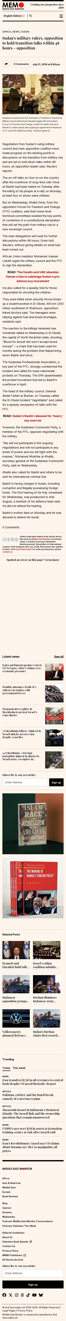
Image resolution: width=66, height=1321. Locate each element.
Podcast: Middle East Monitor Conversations (27, 1221)
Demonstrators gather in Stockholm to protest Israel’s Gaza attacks (19, 712)
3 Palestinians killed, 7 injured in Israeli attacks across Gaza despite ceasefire (21, 734)
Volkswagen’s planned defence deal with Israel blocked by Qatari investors (14, 1034)
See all (59, 656)
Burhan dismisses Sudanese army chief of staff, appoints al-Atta (45, 1000)
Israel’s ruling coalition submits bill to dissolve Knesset (44, 966)
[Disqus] (33, 606)
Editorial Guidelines (13, 1232)
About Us (7, 1237)
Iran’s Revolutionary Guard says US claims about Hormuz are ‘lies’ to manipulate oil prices (30, 1147)
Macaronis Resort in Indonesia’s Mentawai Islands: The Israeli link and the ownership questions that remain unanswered (31, 1113)
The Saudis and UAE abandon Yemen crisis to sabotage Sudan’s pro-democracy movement (33, 276)
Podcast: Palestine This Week (19, 1226)
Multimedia (8, 1216)
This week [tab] (19, 1068)
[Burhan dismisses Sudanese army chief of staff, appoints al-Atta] (46, 984)
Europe (6, 1192)
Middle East (9, 1187)
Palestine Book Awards (15, 1241)
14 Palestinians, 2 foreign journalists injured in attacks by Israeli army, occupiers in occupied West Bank (21, 756)
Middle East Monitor (41, 539)
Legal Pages (9, 1310)
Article (6, 1091)
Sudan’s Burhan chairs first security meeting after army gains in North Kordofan (46, 1034)
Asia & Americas (11, 1183)
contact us (7, 552)
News (16, 31)
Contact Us (8, 1246)
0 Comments (21, 64)
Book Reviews (10, 1196)
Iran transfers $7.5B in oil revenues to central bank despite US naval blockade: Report (32, 1082)
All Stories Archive (12, 1259)
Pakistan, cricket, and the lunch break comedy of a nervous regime (28, 1096)
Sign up (56, 782)
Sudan (25, 31)
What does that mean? (21, 549)
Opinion (6, 1208)
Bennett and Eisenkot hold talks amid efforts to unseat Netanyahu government (15, 966)
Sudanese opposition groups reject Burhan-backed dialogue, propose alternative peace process (15, 1000)
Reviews (7, 1212)
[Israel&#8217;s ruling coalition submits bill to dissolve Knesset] (46, 950)
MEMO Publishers (12, 1255)
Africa (6, 31)
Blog (4, 1203)
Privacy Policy (10, 1250)
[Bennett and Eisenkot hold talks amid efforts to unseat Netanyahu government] (16, 950)
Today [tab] (6, 1068)
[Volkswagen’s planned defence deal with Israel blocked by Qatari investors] (16, 1018)
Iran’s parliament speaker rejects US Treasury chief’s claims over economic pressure (22, 668)
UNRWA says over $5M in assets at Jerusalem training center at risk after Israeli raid (32, 1130)
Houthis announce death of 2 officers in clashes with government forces (19, 690)
